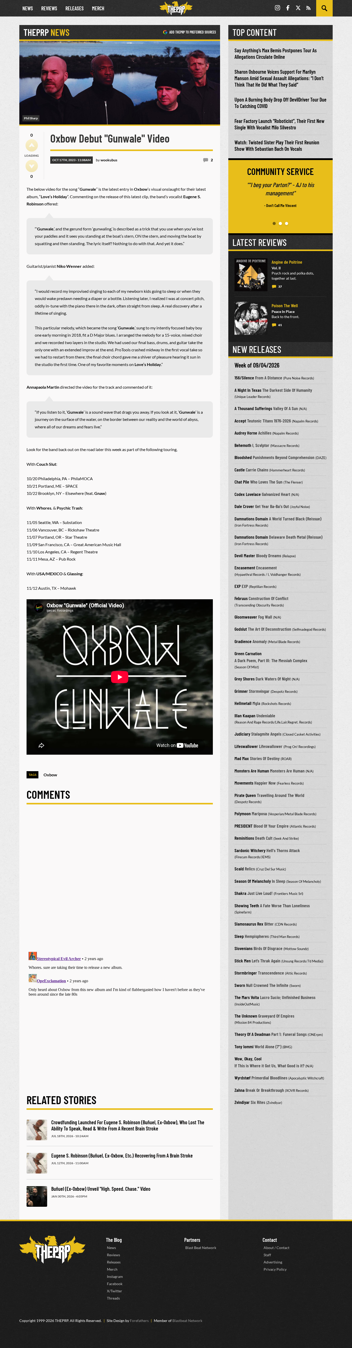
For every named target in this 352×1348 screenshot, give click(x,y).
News (27, 8)
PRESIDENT (243, 826)
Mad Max (241, 758)
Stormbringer (245, 973)
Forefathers (139, 1320)
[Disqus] (120, 882)
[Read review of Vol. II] (250, 274)
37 (280, 286)
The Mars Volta (246, 997)
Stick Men (242, 960)
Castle (239, 469)
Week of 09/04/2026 (256, 365)
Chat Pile (241, 482)
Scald (239, 868)
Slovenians (243, 948)
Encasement (244, 567)
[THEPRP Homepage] (176, 8)
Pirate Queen (245, 795)
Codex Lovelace (247, 494)
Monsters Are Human (251, 770)
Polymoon (242, 813)
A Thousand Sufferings (253, 408)
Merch (98, 8)
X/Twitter (114, 1291)
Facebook (114, 1284)
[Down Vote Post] (32, 166)
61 (280, 325)
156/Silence (244, 377)
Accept (240, 420)
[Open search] (324, 8)
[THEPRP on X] (298, 8)
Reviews (49, 8)
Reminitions (244, 838)
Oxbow (50, 774)
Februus (241, 598)
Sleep (239, 936)
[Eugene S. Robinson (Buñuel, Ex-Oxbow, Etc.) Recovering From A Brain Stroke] (37, 1163)
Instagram (115, 1276)
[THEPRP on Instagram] (277, 8)
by (106, 160)
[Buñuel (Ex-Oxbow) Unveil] (37, 1196)
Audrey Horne (245, 433)
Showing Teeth (246, 905)
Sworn (239, 985)
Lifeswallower (246, 746)
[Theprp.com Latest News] (52, 1250)
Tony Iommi (244, 1046)
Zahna (239, 1090)
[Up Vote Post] (32, 145)
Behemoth (242, 445)
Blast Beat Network (200, 1247)
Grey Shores (244, 678)
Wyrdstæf (242, 1077)
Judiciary (242, 734)
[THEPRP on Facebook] (288, 8)
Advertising (273, 1262)
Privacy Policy (275, 1269)
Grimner (241, 691)
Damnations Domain (251, 518)
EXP (237, 586)
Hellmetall (243, 703)
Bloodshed (243, 457)
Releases (74, 8)
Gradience (243, 641)
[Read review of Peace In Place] (250, 318)
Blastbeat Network (187, 1320)
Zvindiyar (242, 1102)
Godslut (240, 629)
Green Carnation (248, 653)
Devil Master (244, 555)
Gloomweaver (245, 617)
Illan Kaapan (244, 715)
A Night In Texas (247, 390)
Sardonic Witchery (249, 850)
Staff (267, 1255)
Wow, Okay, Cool (248, 1058)
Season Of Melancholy (252, 881)
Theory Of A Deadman (252, 1034)
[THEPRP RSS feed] (308, 8)
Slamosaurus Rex (248, 924)
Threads (113, 1298)
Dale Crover (244, 506)
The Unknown (245, 1016)
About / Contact (276, 1247)
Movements (243, 783)
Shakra (240, 893)
